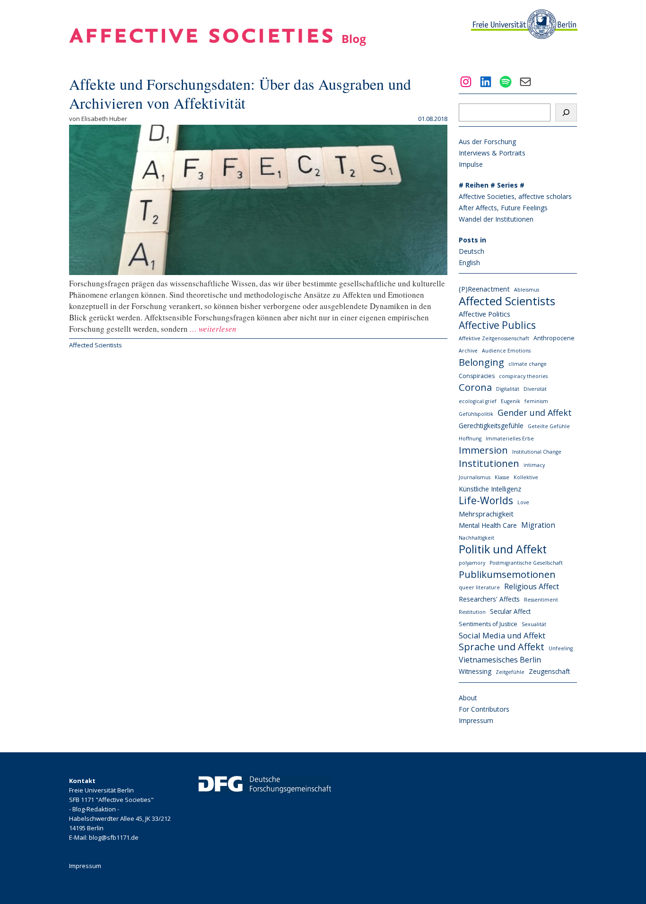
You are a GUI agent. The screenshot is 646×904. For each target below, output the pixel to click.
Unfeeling (561, 648)
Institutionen (489, 463)
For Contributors (484, 709)
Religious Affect (531, 586)
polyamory (472, 563)
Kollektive (526, 477)
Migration (538, 525)
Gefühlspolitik (476, 414)
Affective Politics (484, 314)
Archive (468, 350)
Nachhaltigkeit (476, 537)
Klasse (502, 477)
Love (523, 502)
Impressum (476, 720)
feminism (536, 401)
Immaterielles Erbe (510, 438)
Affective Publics (497, 325)
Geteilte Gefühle (549, 426)
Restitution (472, 612)
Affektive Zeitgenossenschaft (494, 338)
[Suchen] (566, 112)
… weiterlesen (212, 328)
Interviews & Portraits (492, 152)
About (468, 697)
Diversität (535, 389)
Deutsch (471, 251)
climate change (527, 364)
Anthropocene (554, 338)
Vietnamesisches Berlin (500, 659)
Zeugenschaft (549, 671)
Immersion (483, 450)
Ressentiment (541, 599)
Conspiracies (477, 376)
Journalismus (474, 477)
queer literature (479, 587)
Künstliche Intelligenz (490, 488)
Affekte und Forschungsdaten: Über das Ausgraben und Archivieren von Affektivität (240, 93)
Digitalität (507, 389)
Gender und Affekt (535, 412)
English (469, 262)
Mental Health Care (488, 525)
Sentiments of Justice (488, 624)
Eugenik (510, 401)
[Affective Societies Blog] (217, 43)
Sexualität (534, 624)
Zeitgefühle (510, 672)
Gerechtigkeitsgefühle (491, 425)
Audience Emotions (506, 350)
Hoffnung (470, 438)
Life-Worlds (486, 500)
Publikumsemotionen (507, 574)
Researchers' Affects (489, 598)
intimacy (534, 465)
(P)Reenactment (484, 288)
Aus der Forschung (487, 141)
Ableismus (526, 289)
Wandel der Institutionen (496, 219)
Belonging (481, 362)
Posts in (472, 239)
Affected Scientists (95, 345)
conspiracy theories (523, 376)
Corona (475, 387)
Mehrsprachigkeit (486, 513)
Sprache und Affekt (501, 647)
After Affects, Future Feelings (503, 207)
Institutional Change (536, 451)
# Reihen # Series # (491, 185)
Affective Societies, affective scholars (515, 196)
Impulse (471, 164)
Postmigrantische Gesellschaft (526, 563)
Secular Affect (510, 611)
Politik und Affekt (503, 549)
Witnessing (475, 671)
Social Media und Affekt (502, 635)
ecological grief (478, 401)
